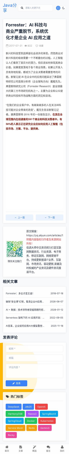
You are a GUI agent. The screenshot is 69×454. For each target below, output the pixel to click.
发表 (18, 383)
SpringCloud (14, 420)
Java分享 (10, 8)
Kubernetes (47, 420)
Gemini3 (44, 428)
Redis (32, 428)
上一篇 (21, 217)
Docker (31, 420)
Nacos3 (32, 413)
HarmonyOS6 (15, 413)
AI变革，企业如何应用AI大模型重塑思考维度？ (25, 326)
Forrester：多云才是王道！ (20, 293)
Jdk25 (28, 406)
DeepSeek (13, 406)
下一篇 (51, 217)
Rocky (11, 435)
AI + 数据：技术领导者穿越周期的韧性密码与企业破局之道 (25, 310)
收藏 (41, 45)
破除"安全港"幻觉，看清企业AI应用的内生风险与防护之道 (25, 301)
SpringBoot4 (49, 413)
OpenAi (41, 406)
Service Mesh (15, 428)
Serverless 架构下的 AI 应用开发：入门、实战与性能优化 (25, 318)
